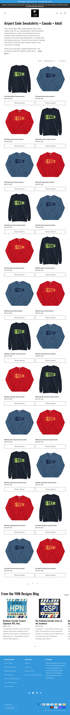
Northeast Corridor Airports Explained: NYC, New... (14, 622)
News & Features (30, 671)
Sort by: (40, 61)
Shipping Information (10, 671)
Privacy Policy (8, 663)
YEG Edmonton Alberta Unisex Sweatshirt (45, 96)
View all (66, 594)
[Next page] (42, 583)
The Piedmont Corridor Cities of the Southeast (48, 622)
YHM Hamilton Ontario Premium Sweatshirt (45, 139)
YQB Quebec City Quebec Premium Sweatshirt (15, 354)
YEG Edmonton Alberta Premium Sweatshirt (14, 96)
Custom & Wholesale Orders (12, 678)
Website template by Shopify (60, 710)
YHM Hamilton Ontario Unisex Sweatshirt (13, 182)
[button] (5, 13)
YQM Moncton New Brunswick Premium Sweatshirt (47, 397)
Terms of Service (9, 675)
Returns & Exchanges (10, 667)
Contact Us (28, 667)
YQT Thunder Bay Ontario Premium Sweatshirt (46, 525)
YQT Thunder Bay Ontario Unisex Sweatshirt (14, 568)
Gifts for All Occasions (10, 682)
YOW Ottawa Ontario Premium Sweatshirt (45, 268)
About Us (27, 663)
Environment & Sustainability (33, 675)
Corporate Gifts (8, 686)
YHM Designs (50, 710)
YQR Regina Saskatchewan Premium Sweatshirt (15, 482)
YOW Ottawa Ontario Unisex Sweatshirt (13, 311)
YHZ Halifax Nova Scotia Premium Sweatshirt (14, 225)
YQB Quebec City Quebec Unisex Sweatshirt (45, 354)
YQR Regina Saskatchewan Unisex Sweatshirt (45, 482)
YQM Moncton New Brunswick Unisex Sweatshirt (15, 439)
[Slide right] (39, 646)
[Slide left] (31, 646)
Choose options (19, 103)
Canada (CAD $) (10, 708)
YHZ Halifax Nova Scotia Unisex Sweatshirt (45, 225)
